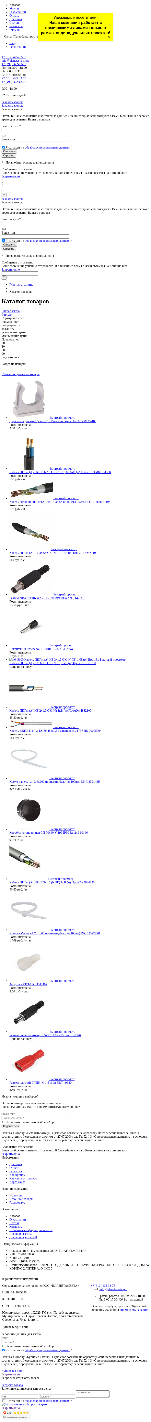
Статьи (14, 22)
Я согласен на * (39, 1350)
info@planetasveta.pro (15, 60)
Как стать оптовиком (23, 1178)
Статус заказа (11, 311)
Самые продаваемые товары (21, 374)
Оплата (14, 15)
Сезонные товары (21, 1199)
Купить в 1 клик (12, 1370)
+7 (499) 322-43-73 (14, 64)
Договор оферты (20, 1233)
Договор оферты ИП (23, 1237)
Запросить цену (37, 1404)
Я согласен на (39, 147)
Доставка (15, 19)
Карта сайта (17, 1182)
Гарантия (15, 1171)
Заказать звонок (12, 102)
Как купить (17, 1175)
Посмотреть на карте (134, 1309)
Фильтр (7, 314)
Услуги (14, 8)
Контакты (16, 26)
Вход (12, 43)
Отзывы (14, 29)
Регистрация (17, 46)
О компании (17, 12)
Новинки (15, 1195)
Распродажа (17, 1202)
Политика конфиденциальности (30, 1230)
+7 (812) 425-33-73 (14, 57)
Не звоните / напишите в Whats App (30, 1122)
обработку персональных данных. (47, 147)
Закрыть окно (11, 176)
